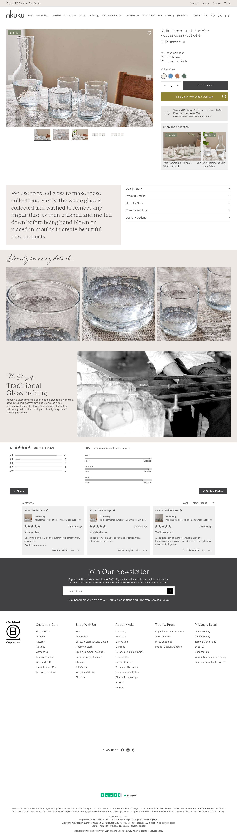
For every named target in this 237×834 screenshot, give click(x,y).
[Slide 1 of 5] (42, 134)
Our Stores (82, 636)
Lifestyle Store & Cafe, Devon (92, 641)
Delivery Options (136, 217)
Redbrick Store (84, 646)
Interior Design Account (168, 646)
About (205, 3)
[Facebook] (122, 750)
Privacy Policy (202, 631)
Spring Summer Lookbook (90, 651)
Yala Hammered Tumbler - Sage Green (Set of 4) (188, 519)
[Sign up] (170, 591)
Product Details (135, 195)
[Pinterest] (134, 750)
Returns (40, 641)
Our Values (121, 641)
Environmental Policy (127, 672)
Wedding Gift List (85, 672)
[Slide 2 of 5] (61, 134)
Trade (227, 3)
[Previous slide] (11, 78)
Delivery (40, 636)
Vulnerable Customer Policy (210, 656)
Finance (80, 677)
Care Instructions (136, 210)
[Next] (211, 530)
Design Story (134, 188)
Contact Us (42, 651)
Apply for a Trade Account (169, 631)
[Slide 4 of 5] (98, 134)
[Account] (219, 15)
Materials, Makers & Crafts (129, 651)
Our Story (120, 631)
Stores (216, 3)
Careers (119, 687)
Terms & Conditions (120, 600)
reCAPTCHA (103, 830)
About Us (120, 636)
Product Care (122, 656)
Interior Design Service (88, 656)
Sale (78, 631)
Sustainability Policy (126, 667)
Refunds (40, 646)
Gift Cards (81, 667)
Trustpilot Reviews (46, 672)
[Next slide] (149, 78)
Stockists (81, 661)
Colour (168, 69)
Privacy (143, 600)
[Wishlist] (212, 15)
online (142, 825)
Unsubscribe (202, 651)
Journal (194, 3)
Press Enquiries (163, 641)
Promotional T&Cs (46, 667)
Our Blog (120, 646)
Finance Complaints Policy (210, 661)
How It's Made (135, 203)
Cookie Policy (202, 636)
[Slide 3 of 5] (80, 134)
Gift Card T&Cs (44, 661)
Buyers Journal (123, 661)
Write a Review (216, 491)
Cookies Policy (160, 600)
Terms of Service (45, 656)
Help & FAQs (43, 631)
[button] (199, 41)
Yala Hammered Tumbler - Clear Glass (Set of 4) (58, 519)
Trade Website (163, 636)
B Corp (119, 682)
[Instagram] (128, 750)
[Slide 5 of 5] (117, 134)
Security (199, 646)
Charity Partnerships (126, 677)
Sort (185, 502)
